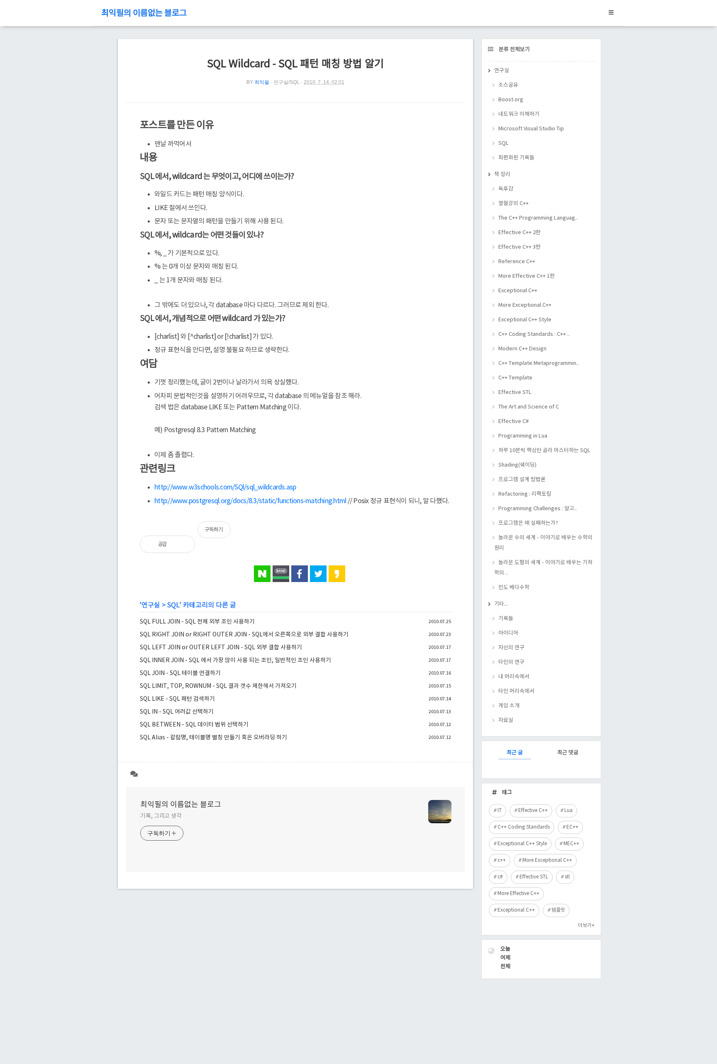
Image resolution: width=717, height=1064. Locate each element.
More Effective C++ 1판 (526, 276)
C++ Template (515, 378)
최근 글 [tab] (515, 753)
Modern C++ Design (522, 349)
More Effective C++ (518, 893)
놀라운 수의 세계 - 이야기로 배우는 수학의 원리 (543, 543)
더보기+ (586, 925)
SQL (173, 605)
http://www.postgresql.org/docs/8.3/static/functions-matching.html (250, 501)
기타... (501, 604)
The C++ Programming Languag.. (538, 218)
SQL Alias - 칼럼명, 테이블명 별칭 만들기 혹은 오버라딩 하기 (213, 737)
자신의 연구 (511, 648)
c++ (502, 860)
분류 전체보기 (514, 49)
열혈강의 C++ (513, 204)
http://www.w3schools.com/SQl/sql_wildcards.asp (225, 487)
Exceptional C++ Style (524, 320)
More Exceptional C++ (524, 305)
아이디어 (508, 633)
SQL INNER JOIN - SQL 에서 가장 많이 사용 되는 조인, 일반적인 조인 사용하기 (235, 660)
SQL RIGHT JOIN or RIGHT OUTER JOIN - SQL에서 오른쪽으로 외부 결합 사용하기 (244, 634)
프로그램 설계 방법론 (522, 480)
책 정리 (502, 174)
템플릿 (558, 910)
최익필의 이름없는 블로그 (144, 13)
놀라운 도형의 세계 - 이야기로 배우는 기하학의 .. (543, 568)
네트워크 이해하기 (518, 114)
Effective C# (513, 421)
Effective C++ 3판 (519, 247)
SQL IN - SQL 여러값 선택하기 (177, 712)
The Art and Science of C (528, 407)
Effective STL (515, 392)
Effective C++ (533, 810)
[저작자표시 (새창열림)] (447, 534)
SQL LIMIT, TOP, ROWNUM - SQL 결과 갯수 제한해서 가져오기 (218, 686)
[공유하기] (182, 544)
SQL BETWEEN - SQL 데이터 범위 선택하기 (194, 725)
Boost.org (510, 100)
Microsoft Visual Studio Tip (531, 129)
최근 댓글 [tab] (567, 753)
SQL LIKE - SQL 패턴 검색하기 (177, 699)
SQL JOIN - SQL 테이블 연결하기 (180, 673)
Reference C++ (516, 262)
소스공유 (508, 85)
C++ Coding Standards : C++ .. (534, 334)
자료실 (505, 720)
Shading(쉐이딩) (517, 465)
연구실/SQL (286, 82)
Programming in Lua (522, 436)
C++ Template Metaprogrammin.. (538, 363)
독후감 (505, 189)
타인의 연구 (511, 662)
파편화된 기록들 (516, 158)
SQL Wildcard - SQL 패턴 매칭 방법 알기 (295, 64)
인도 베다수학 (513, 588)
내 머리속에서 (513, 677)
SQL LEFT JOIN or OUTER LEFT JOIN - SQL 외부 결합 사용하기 (221, 647)
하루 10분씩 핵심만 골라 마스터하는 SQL (544, 451)
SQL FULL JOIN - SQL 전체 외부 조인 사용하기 (197, 622)
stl (567, 877)
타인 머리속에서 (516, 691)
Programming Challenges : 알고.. (537, 509)
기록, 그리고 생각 (161, 816)
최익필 (261, 82)
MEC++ (571, 843)
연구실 (150, 605)
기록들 (505, 619)
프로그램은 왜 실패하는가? (528, 523)
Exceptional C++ (517, 291)
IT (500, 810)
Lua (568, 810)
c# (500, 877)
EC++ (572, 827)
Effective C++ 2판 (519, 233)
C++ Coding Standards (524, 827)
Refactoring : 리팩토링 (524, 494)
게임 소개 (508, 706)
